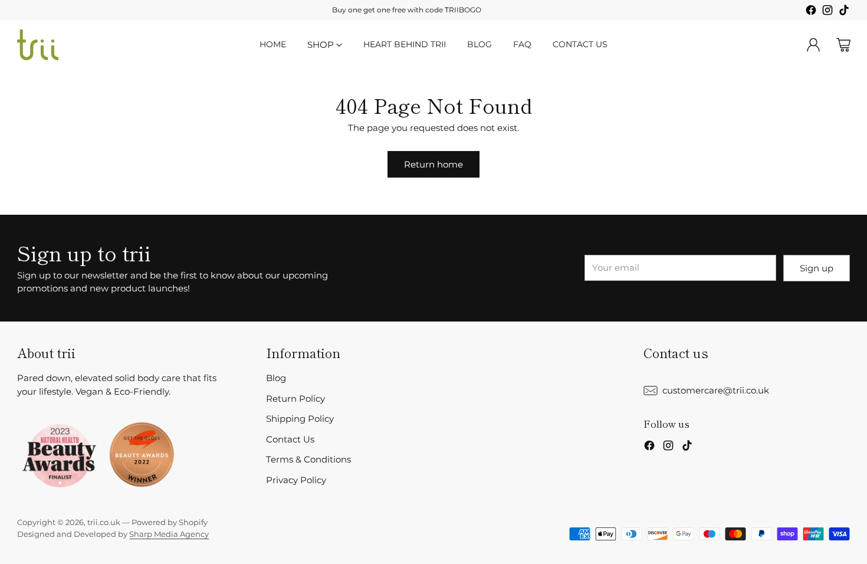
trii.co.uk (103, 522)
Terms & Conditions (308, 459)
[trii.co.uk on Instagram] (827, 12)
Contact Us (290, 439)
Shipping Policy (300, 418)
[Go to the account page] (813, 45)
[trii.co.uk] (37, 44)
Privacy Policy (296, 480)
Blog (276, 377)
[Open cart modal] (843, 45)
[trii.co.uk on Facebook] (811, 12)
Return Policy (295, 398)
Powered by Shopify (170, 522)
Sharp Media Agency (169, 534)
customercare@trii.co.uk (715, 390)
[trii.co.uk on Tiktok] (844, 12)
